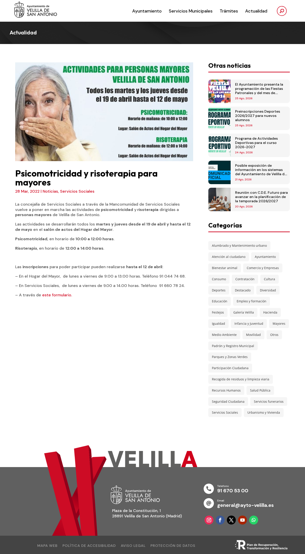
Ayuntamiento (147, 11)
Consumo (219, 279)
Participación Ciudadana (230, 368)
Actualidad (256, 11)
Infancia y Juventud (248, 323)
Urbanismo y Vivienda (263, 412)
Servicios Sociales (77, 191)
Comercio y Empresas (263, 268)
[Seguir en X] (231, 520)
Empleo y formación (251, 301)
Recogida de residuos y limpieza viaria (240, 379)
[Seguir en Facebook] (220, 520)
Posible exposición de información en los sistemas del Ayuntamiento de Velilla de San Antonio (260, 172)
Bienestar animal (224, 268)
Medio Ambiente (224, 335)
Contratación (245, 279)
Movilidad (253, 335)
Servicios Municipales (191, 11)
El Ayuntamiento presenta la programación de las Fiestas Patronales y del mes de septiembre (259, 91)
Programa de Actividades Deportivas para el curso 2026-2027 (256, 142)
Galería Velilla (243, 312)
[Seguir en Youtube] (242, 520)
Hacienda (270, 312)
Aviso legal (133, 546)
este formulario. (57, 295)
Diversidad (268, 290)
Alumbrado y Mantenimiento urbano (239, 245)
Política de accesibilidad (89, 546)
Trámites (229, 11)
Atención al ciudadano (228, 257)
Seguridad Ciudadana (228, 401)
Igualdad (218, 323)
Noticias (50, 191)
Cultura (269, 279)
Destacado (243, 290)
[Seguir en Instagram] (209, 520)
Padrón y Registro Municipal (233, 346)
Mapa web (47, 546)
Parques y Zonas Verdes (230, 357)
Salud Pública (260, 390)
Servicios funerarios (269, 401)
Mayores (279, 323)
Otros (274, 335)
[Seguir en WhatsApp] (253, 520)
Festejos (218, 312)
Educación (219, 301)
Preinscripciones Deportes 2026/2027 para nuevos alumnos (257, 115)
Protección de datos (172, 546)
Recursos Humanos (226, 390)
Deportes (219, 290)
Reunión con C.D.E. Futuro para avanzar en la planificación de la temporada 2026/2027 (261, 196)
